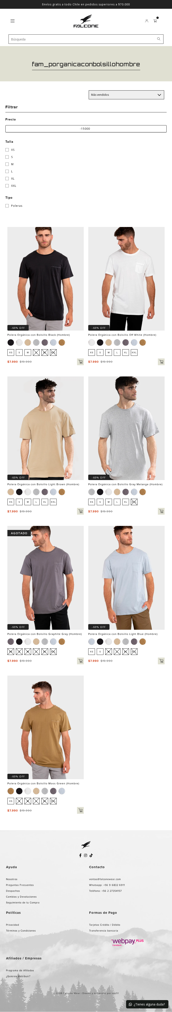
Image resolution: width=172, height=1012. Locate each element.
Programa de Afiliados (20, 970)
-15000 (85, 129)
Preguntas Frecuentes (20, 885)
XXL (13, 186)
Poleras (16, 206)
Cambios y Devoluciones (21, 897)
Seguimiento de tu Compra (23, 902)
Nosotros (11, 879)
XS (12, 150)
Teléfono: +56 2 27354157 (105, 891)
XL (12, 178)
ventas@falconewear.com (105, 879)
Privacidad (12, 925)
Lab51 (115, 993)
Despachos (13, 891)
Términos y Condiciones (21, 930)
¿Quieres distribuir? (18, 976)
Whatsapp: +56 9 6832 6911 (107, 885)
